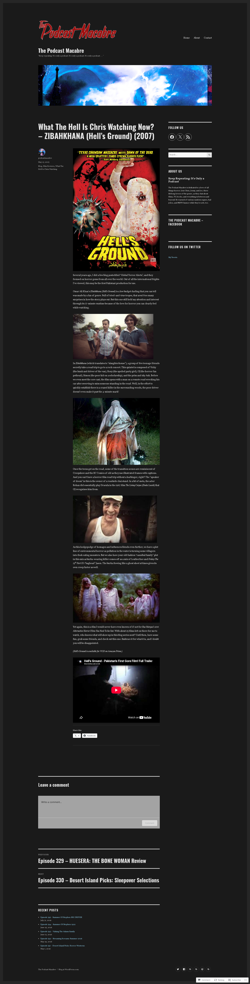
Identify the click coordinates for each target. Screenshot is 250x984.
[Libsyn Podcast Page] (190, 969)
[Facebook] (172, 137)
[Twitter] (177, 969)
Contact (208, 38)
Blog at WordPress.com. (69, 969)
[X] (180, 137)
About (197, 38)
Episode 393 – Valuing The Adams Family (58, 931)
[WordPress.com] (202, 969)
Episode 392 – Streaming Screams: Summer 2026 (61, 938)
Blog (40, 166)
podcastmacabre (45, 158)
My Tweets (172, 257)
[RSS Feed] (188, 137)
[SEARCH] (209, 154)
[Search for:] (187, 155)
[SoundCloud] (208, 969)
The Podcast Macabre (61, 50)
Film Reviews (48, 166)
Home (186, 38)
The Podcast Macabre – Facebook (185, 222)
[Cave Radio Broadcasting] (196, 969)
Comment (149, 823)
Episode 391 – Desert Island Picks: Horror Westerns (63, 946)
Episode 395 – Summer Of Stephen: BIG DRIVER (61, 917)
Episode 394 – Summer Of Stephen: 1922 (58, 924)
